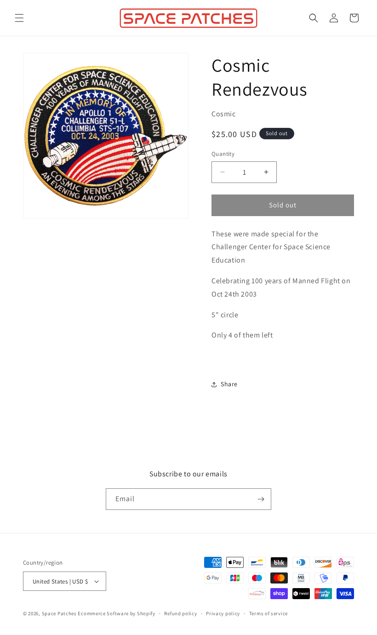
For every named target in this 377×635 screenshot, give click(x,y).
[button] (19, 18)
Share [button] (229, 384)
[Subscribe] (261, 499)
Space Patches (59, 613)
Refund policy (180, 613)
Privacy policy (223, 613)
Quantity (222, 154)
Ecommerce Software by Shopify (116, 613)
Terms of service (268, 613)
